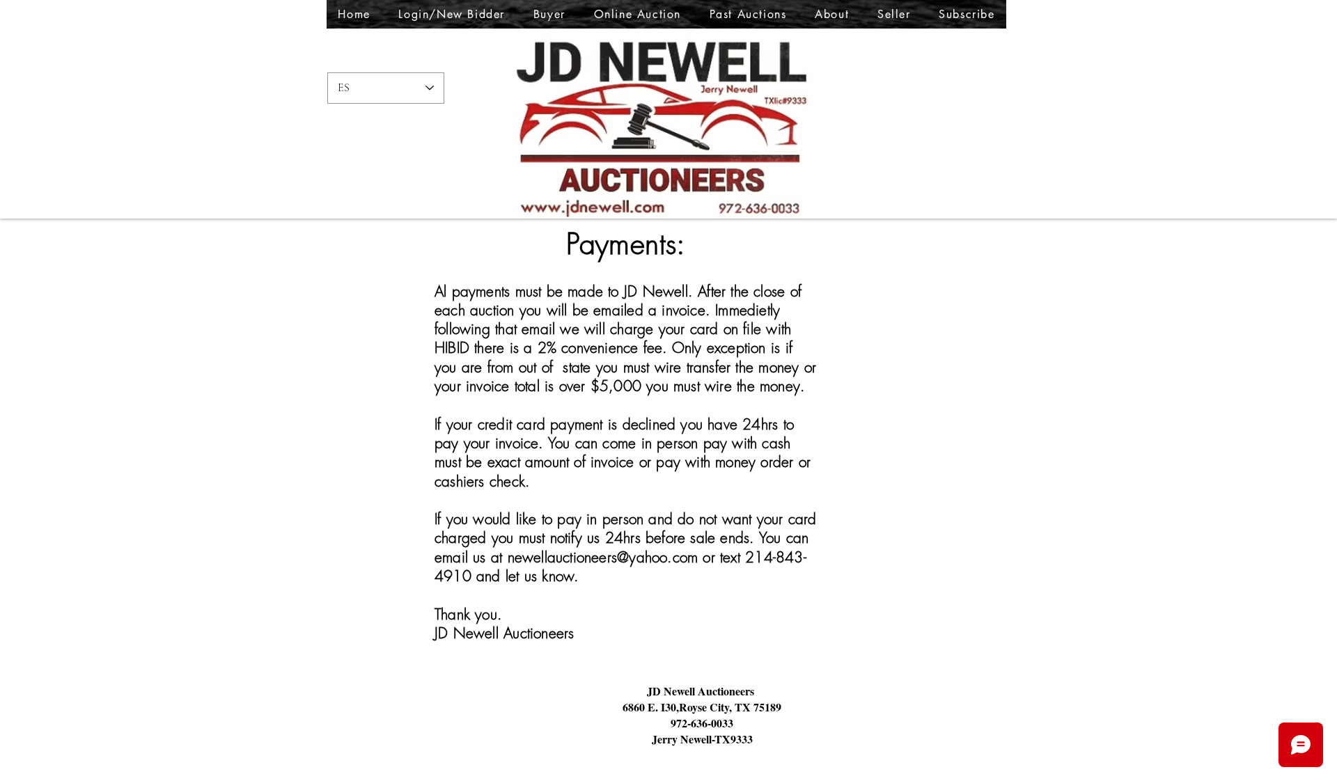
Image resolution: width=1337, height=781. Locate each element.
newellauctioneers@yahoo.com (603, 557)
